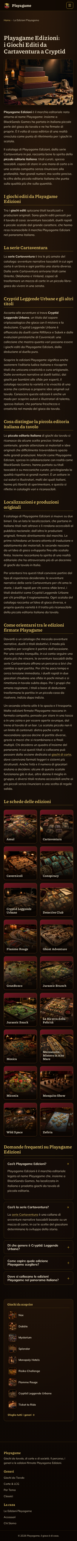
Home (7, 20)
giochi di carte (61, 754)
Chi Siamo (10, 1523)
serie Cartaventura (25, 1214)
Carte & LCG (11, 1484)
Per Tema (10, 1490)
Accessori (10, 1517)
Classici (8, 1496)
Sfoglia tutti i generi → (21, 1414)
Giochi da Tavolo (14, 1477)
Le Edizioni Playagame (18, 1511)
